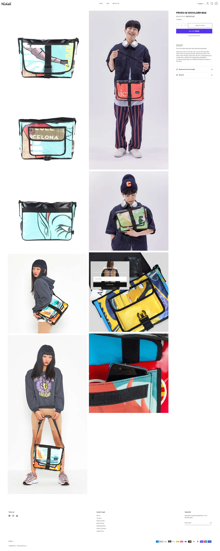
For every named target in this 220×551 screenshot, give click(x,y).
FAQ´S (98, 515)
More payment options (194, 35)
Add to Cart (200, 25)
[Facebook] (9, 515)
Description (179, 45)
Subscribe (110, 284)
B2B (107, 3)
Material (181, 75)
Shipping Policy (101, 526)
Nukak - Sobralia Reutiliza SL (20, 545)
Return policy (100, 523)
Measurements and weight (187, 69)
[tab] (180, 45)
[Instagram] (13, 515)
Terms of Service (101, 528)
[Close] (127, 263)
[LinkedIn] (17, 515)
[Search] (212, 3)
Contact (99, 518)
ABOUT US (116, 3)
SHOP (101, 3)
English (200, 3)
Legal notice (100, 531)
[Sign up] (210, 523)
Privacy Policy (101, 520)
